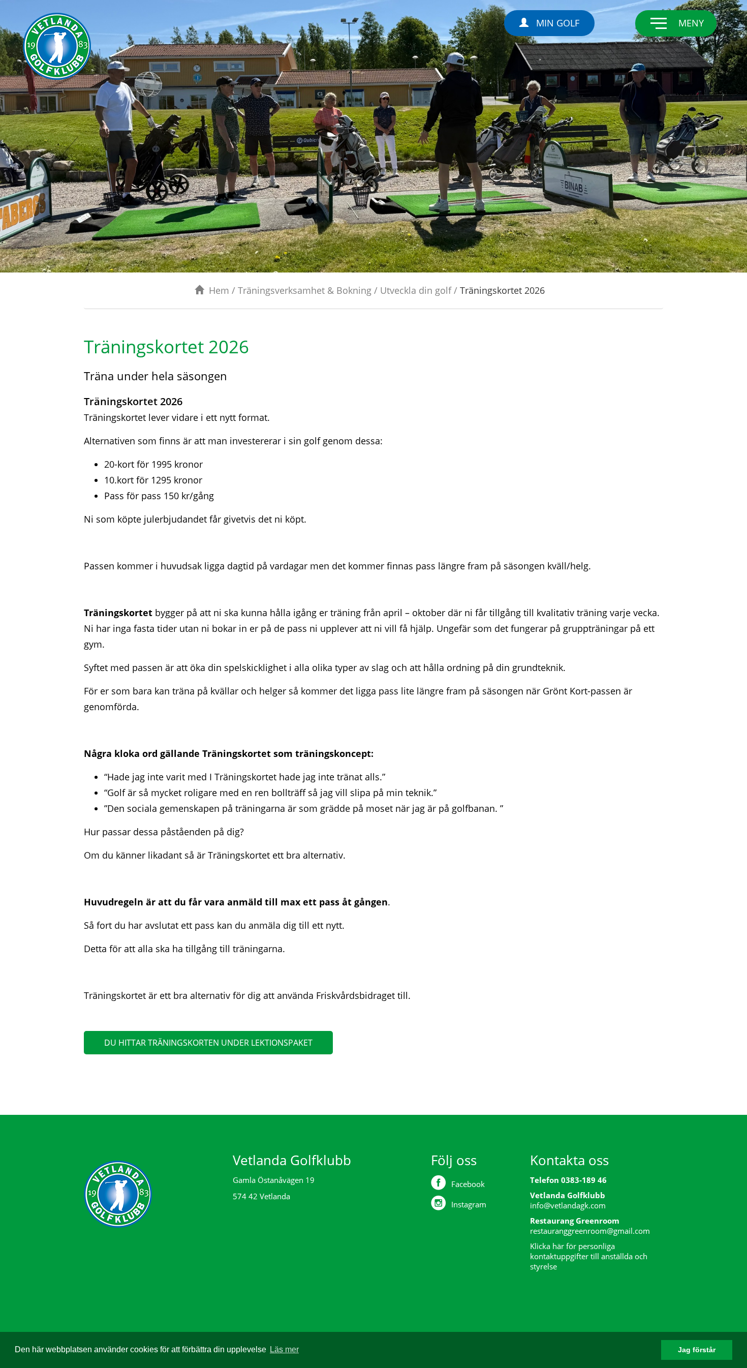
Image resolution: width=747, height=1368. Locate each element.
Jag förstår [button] (696, 1350)
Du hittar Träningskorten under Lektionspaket (208, 1042)
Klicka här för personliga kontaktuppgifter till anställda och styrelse (588, 1256)
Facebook (468, 1184)
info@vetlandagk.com (568, 1205)
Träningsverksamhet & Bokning (304, 290)
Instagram (468, 1204)
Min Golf (557, 23)
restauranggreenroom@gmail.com (590, 1231)
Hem (219, 290)
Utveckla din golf (415, 290)
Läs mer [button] (284, 1349)
